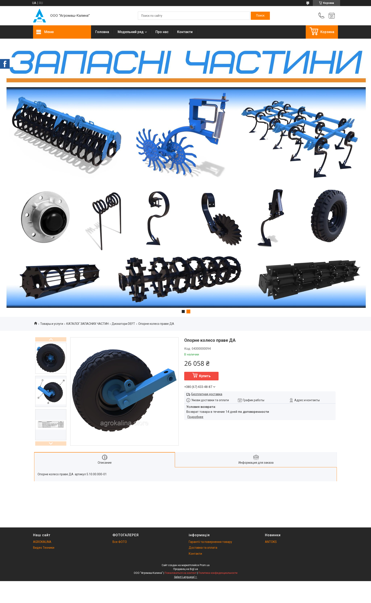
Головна (102, 32)
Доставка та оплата (203, 547)
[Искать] (260, 16)
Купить (205, 376)
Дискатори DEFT (123, 323)
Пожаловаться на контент (180, 572)
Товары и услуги (51, 323)
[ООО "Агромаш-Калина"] (39, 15)
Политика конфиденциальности (217, 572)
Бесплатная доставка (206, 394)
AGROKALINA (42, 542)
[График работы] (332, 15)
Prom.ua (205, 565)
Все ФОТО (120, 542)
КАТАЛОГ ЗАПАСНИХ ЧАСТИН (87, 323)
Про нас (162, 32)
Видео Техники (43, 547)
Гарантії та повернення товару (210, 542)
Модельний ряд (131, 32)
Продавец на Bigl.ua (185, 569)
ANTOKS (271, 542)
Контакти (185, 32)
